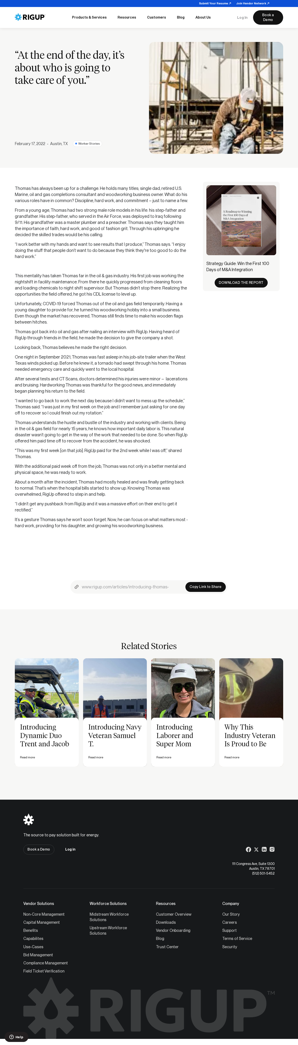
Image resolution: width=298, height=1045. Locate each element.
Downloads (166, 922)
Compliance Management (45, 963)
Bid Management (38, 955)
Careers (229, 922)
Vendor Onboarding (173, 930)
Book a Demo (268, 17)
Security (229, 946)
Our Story (231, 914)
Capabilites (33, 938)
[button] (89, 17)
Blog (160, 938)
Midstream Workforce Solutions (109, 917)
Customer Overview (173, 914)
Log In (242, 18)
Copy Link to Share (206, 587)
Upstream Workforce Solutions (108, 930)
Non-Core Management (44, 914)
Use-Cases (33, 946)
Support (229, 930)
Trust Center (167, 946)
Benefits (30, 930)
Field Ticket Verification (43, 971)
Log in (70, 849)
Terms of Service (237, 938)
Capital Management (41, 922)
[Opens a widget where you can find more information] (16, 1037)
